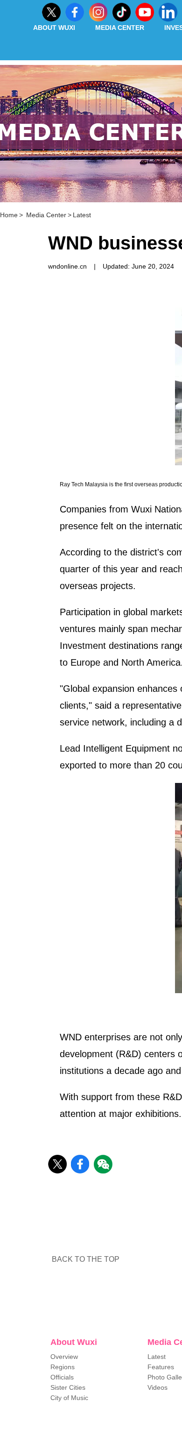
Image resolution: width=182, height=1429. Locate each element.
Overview (64, 1356)
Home (9, 215)
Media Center (119, 27)
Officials (62, 1377)
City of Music (69, 1397)
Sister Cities (67, 1387)
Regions (62, 1367)
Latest (82, 215)
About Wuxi (54, 27)
